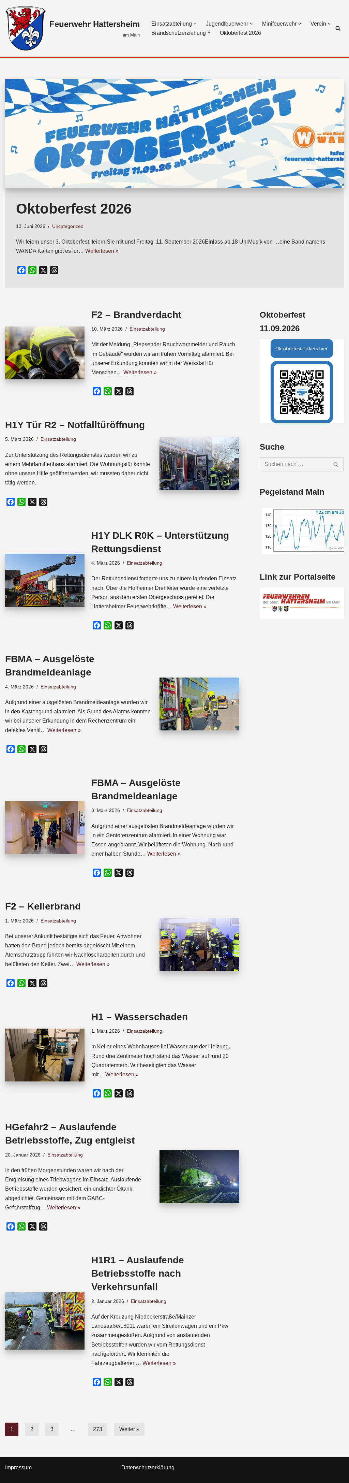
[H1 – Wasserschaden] (45, 1055)
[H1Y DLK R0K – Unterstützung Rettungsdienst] (45, 580)
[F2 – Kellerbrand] (199, 944)
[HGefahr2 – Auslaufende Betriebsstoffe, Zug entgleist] (199, 1176)
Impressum (18, 1467)
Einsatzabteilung (147, 329)
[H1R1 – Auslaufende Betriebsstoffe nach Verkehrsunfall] (45, 1320)
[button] (195, 24)
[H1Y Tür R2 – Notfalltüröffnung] (199, 463)
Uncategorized (68, 226)
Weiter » (129, 1429)
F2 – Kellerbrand (43, 906)
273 (97, 1429)
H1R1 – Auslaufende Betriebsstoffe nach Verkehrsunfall (137, 1273)
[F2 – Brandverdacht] (45, 353)
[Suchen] (337, 28)
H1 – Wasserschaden (139, 1017)
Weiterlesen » (102, 251)
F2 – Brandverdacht (136, 314)
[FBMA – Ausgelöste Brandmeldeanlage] (199, 704)
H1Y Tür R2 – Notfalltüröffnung (75, 425)
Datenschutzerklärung (147, 1467)
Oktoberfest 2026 (240, 33)
